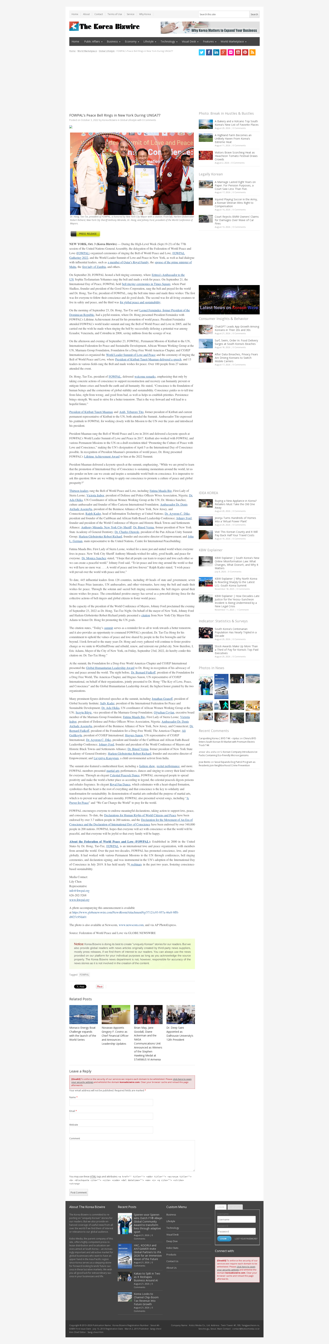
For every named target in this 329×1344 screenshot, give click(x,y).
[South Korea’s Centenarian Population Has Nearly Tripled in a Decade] (206, 632)
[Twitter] (202, 52)
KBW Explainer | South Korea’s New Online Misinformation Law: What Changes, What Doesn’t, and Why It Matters (237, 563)
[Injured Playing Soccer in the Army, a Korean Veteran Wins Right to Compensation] (206, 202)
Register (235, 1207)
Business (112, 41)
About (86, 14)
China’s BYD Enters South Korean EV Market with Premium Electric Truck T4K (227, 742)
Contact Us (172, 1261)
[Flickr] (231, 52)
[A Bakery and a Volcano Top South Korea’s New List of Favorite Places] (206, 124)
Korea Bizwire (109, 120)
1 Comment (243, 609)
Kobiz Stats (172, 1248)
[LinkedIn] (216, 52)
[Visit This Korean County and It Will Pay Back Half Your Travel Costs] (206, 534)
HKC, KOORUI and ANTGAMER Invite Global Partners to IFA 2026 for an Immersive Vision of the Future (148, 1252)
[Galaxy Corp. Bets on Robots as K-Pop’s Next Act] (237, 705)
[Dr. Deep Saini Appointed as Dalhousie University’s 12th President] (180, 1014)
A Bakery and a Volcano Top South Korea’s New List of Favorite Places (237, 122)
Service (130, 14)
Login (220, 1207)
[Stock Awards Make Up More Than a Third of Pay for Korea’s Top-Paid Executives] (206, 648)
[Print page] (132, 126)
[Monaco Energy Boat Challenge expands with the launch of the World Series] (83, 1014)
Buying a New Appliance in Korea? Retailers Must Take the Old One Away (236, 504)
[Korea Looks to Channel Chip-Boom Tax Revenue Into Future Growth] (253, 678)
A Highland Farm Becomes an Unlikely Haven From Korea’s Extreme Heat (233, 138)
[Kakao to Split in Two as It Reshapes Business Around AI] (237, 678)
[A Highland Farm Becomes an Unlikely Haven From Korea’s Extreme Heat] (206, 137)
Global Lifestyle (107, 51)
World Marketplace (232, 41)
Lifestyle (148, 41)
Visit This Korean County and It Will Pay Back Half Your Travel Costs (236, 533)
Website (73, 1124)
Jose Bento (204, 762)
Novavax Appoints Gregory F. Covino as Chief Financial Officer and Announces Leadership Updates (115, 1035)
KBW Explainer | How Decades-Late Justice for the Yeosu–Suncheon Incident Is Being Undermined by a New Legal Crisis (237, 601)
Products (171, 1254)
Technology (168, 41)
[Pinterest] (245, 52)
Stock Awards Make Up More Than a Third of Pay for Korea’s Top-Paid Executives (236, 649)
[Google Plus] (223, 52)
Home (75, 14)
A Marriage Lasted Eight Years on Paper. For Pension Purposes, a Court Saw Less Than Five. (235, 185)
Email (73, 1111)
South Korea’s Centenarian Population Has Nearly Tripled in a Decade (236, 632)
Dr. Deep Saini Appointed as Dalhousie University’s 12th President (179, 1033)
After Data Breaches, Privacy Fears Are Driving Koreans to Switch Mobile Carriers (236, 357)
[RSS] (252, 52)
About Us (171, 1267)
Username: (223, 1213)
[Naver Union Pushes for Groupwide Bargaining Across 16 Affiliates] (237, 718)
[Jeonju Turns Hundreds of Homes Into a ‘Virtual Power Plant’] (206, 521)
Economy (131, 41)
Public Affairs (92, 41)
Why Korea (145, 14)
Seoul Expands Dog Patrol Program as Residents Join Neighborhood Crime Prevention (227, 763)
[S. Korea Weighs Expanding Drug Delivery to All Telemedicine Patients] (206, 716)
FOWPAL (84, 974)
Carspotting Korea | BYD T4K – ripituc (219, 738)
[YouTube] (238, 52)
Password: (222, 1225)
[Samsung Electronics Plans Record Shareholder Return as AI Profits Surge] (221, 705)
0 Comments (239, 128)
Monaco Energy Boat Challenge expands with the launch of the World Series (82, 1033)
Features (208, 41)
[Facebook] (209, 52)
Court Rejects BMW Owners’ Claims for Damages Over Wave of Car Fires (237, 220)
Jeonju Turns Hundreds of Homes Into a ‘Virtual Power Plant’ (235, 519)
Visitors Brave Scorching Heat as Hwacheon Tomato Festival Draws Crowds (236, 156)
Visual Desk (189, 41)
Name (73, 1097)
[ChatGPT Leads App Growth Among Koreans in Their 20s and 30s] (206, 329)
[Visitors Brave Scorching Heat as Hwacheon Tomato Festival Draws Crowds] (206, 155)
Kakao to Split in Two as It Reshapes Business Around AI (147, 1277)
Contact (98, 14)
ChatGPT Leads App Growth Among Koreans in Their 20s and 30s (237, 328)
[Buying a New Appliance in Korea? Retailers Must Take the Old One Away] (206, 503)
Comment (74, 1138)
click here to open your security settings (236, 1268)
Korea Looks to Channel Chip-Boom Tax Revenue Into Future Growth (146, 1299)
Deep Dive (172, 1241)
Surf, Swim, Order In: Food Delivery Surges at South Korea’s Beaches (236, 342)
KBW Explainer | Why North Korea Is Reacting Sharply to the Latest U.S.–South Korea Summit (236, 582)
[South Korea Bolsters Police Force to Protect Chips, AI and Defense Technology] (253, 717)
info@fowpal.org (79, 891)
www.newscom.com (131, 925)
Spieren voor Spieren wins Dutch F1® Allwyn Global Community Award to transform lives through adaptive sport (148, 1223)
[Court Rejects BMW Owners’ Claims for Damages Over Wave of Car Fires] (206, 219)
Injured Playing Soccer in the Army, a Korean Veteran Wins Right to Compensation (236, 202)
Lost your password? (246, 1238)
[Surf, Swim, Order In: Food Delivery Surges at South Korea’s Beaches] (206, 343)
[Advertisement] (132, 82)
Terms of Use (115, 14)
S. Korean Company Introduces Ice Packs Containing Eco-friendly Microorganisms (228, 753)
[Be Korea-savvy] (105, 26)
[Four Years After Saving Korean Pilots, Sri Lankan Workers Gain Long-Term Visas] (206, 706)
